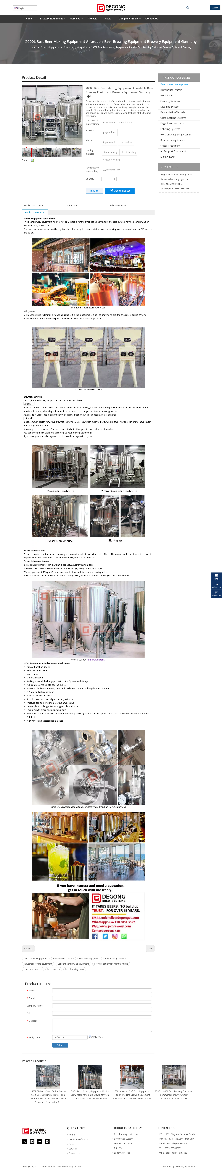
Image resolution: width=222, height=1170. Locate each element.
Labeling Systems (170, 129)
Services (75, 18)
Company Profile (128, 18)
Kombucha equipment (172, 140)
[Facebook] (47, 1141)
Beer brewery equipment (174, 84)
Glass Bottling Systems (173, 117)
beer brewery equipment (36, 958)
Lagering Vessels (122, 1152)
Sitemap (167, 1166)
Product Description (35, 212)
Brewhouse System (171, 90)
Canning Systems (170, 101)
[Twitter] (24, 1141)
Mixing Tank (167, 157)
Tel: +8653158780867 (169, 1148)
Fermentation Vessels (172, 112)
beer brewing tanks (74, 969)
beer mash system (33, 969)
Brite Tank (119, 1148)
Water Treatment (170, 145)
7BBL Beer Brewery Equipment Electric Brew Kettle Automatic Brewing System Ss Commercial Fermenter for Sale (90, 1095)
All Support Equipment (173, 151)
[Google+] (39, 1141)
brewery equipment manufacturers (111, 963)
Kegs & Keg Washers (172, 123)
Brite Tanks (167, 95)
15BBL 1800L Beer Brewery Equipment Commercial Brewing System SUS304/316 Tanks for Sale (174, 1095)
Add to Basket (122, 190)
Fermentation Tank (123, 1143)
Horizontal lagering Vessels (176, 134)
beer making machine (115, 958)
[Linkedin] (32, 1141)
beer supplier (53, 969)
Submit (60, 1045)
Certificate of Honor (78, 1139)
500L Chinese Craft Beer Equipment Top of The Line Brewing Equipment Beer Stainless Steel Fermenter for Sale (132, 1095)
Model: (27, 205)
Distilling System (169, 106)
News (108, 18)
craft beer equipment (89, 958)
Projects (92, 18)
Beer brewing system (63, 958)
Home (29, 18)
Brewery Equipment (51, 18)
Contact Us (151, 18)
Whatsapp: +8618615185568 (173, 1152)
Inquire (94, 190)
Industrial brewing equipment (38, 963)
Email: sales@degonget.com (173, 1143)
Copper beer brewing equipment (73, 963)
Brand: (70, 205)
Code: (111, 205)
